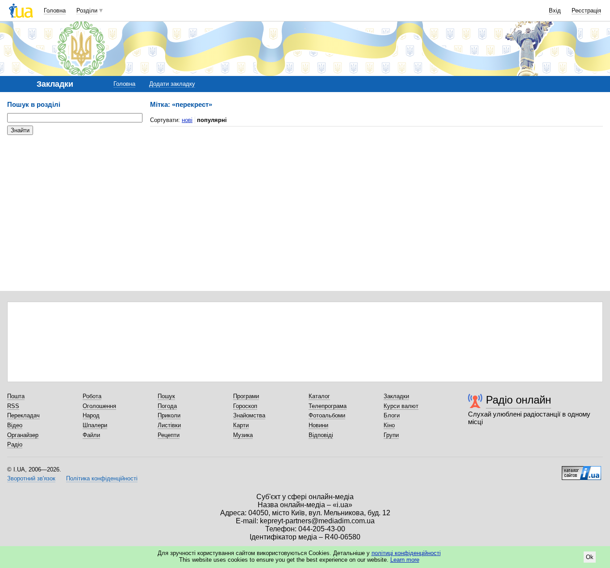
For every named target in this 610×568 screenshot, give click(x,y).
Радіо (14, 444)
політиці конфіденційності (406, 553)
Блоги (392, 415)
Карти (241, 425)
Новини (318, 425)
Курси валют (401, 406)
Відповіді (321, 435)
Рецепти (169, 435)
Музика (243, 435)
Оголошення (99, 406)
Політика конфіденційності (102, 478)
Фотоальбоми (327, 415)
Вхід (555, 10)
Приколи (169, 415)
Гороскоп (245, 406)
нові (187, 120)
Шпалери (95, 425)
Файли (91, 435)
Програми (246, 396)
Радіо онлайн (518, 400)
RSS (13, 406)
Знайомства (249, 415)
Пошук (166, 396)
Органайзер (22, 435)
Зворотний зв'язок (31, 478)
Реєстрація (586, 10)
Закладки (396, 396)
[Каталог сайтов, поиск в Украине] (581, 469)
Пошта (16, 396)
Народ (91, 415)
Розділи (86, 10)
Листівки (169, 425)
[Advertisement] (74, 196)
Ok (589, 557)
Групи (391, 435)
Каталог (319, 396)
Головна (55, 10)
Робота (92, 396)
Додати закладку (172, 83)
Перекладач (23, 415)
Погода (167, 406)
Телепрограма (328, 406)
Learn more (404, 559)
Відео (14, 425)
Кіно (389, 425)
